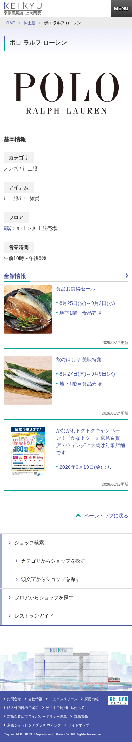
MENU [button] (123, 6)
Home (9, 23)
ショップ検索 (29, 542)
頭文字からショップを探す (50, 579)
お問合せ (14, 699)
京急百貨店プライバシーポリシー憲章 (37, 716)
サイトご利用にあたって (65, 708)
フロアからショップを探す (44, 597)
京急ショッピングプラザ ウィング (34, 725)
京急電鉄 (81, 716)
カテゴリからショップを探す (53, 561)
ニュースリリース (63, 699)
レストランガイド (34, 616)
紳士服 (29, 23)
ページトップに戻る (106, 515)
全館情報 (15, 276)
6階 (7, 228)
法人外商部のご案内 (23, 708)
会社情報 (35, 699)
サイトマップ (78, 725)
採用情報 (91, 699)
